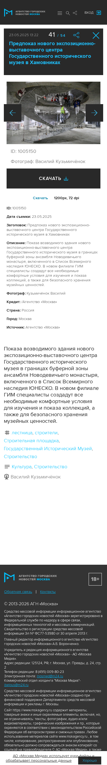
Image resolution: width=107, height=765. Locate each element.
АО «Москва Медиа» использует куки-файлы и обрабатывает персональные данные (50, 758)
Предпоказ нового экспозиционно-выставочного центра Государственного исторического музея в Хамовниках (52, 53)
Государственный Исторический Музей (48, 449)
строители (46, 433)
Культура (22, 467)
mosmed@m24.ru (50, 676)
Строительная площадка (31, 441)
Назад (12, 113)
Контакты (48, 591)
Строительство (20, 456)
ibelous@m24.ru (16, 685)
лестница (22, 433)
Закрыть (96, 35)
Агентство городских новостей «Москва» (24, 12)
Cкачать (40, 198)
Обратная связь (18, 591)
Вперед (94, 113)
